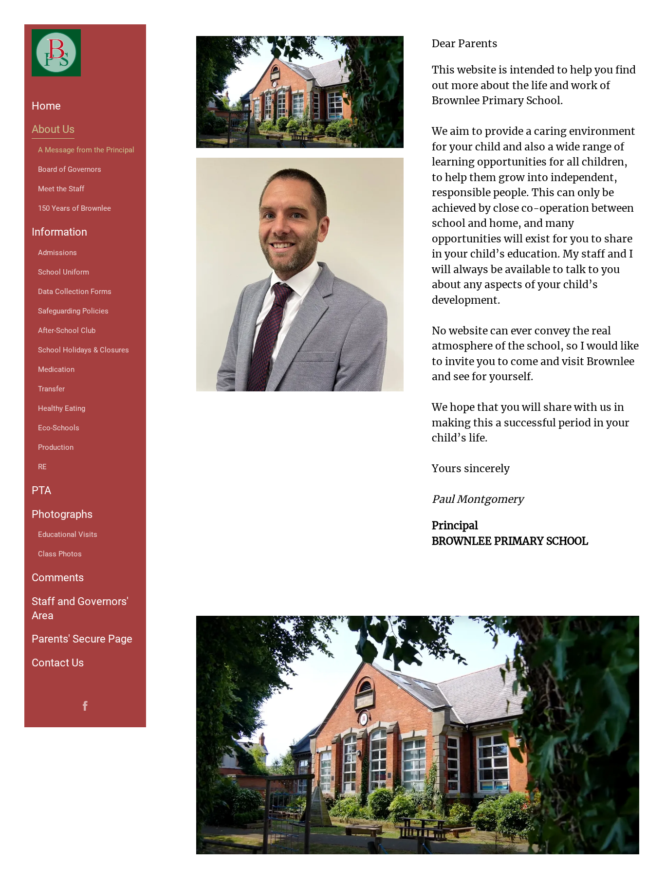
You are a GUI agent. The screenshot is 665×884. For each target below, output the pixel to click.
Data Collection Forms (74, 291)
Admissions (57, 252)
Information (59, 232)
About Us (53, 129)
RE (42, 466)
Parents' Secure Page (82, 639)
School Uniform (63, 272)
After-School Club (66, 330)
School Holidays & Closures (83, 350)
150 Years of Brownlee (74, 208)
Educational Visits (67, 534)
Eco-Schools (58, 428)
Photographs (62, 514)
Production (56, 447)
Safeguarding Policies (73, 311)
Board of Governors (69, 169)
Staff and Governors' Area (80, 608)
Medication (56, 369)
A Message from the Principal (86, 150)
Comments (58, 577)
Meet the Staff (61, 188)
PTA (41, 490)
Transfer (51, 389)
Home (46, 106)
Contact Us (58, 663)
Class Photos (60, 554)
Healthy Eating (61, 408)
